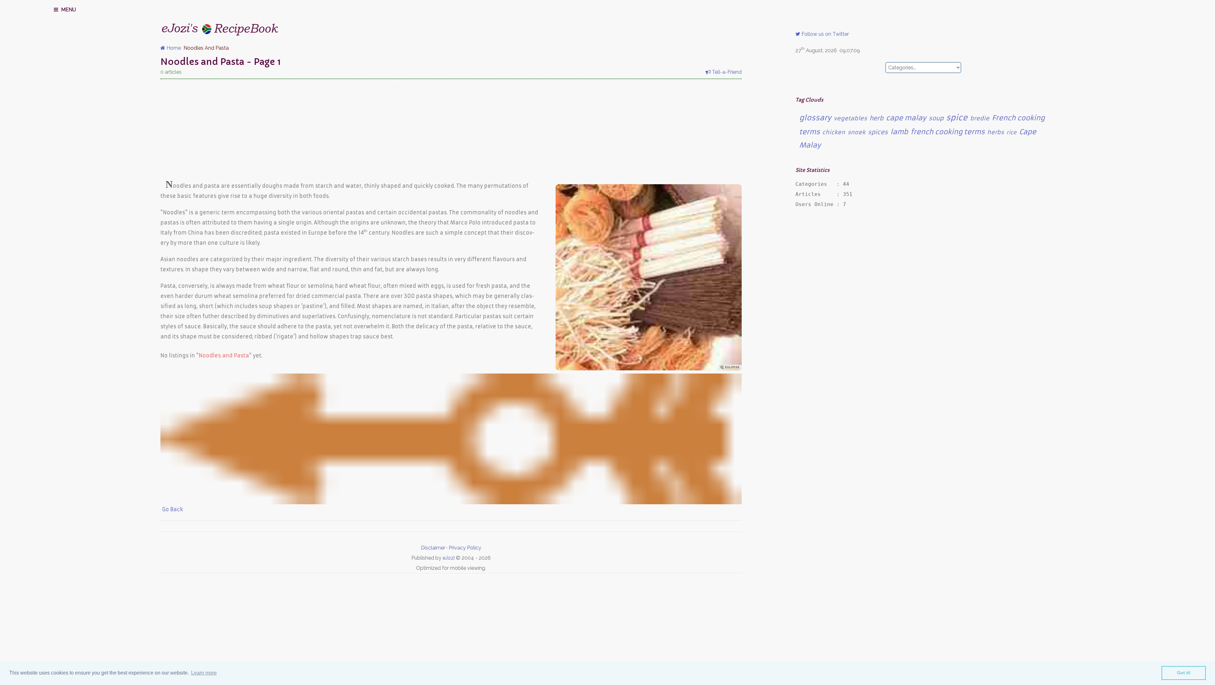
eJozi (449, 558)
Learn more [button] (204, 673)
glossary (815, 117)
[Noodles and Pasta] (649, 368)
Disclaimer (433, 548)
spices (878, 132)
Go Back (171, 509)
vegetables (850, 118)
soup (936, 118)
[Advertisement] (451, 128)
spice (957, 118)
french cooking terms (948, 132)
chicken (833, 132)
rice (1011, 132)
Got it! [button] (1184, 672)
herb (876, 118)
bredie (979, 118)
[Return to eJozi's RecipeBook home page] (207, 27)
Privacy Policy (465, 548)
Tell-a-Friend (726, 72)
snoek (856, 132)
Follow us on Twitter (824, 34)
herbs (995, 132)
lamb (899, 132)
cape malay (906, 118)
